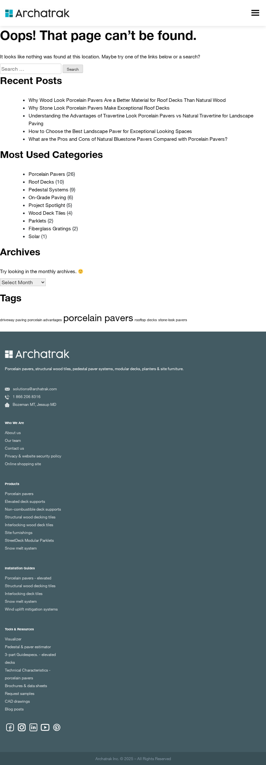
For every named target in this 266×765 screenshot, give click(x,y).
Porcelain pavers (19, 493)
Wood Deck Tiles (47, 213)
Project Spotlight (47, 205)
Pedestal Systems (48, 189)
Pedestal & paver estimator (28, 646)
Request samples (19, 693)
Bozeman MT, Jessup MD (34, 404)
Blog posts (14, 708)
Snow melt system (21, 548)
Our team (13, 440)
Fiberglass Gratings (50, 228)
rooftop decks (146, 320)
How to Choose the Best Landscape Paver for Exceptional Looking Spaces (110, 131)
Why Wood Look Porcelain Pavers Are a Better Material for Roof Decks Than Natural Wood (127, 100)
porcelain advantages (45, 320)
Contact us (14, 448)
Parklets (37, 221)
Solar (34, 236)
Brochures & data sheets (26, 685)
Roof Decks (41, 182)
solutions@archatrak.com (35, 388)
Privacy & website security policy (33, 455)
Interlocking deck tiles (23, 593)
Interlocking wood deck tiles (29, 524)
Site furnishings (18, 532)
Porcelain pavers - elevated (28, 577)
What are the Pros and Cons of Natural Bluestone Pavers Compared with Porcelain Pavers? (128, 139)
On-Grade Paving (47, 197)
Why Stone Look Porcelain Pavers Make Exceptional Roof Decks (99, 108)
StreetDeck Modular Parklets (29, 540)
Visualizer (13, 638)
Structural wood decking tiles (30, 516)
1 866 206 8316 (27, 396)
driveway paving (13, 320)
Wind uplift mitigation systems (31, 609)
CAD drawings (17, 701)
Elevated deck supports (25, 501)
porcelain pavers (98, 317)
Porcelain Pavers (47, 174)
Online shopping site (23, 463)
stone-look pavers (172, 320)
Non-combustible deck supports (33, 509)
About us (13, 432)
